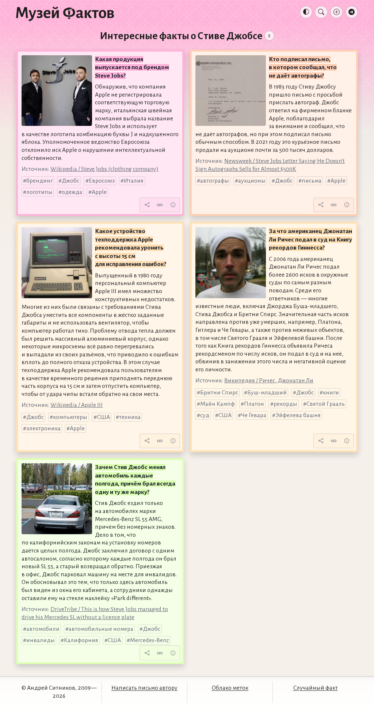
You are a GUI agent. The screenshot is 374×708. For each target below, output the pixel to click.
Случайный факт (315, 688)
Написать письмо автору (144, 688)
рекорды (285, 404)
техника (130, 417)
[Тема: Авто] (306, 12)
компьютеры (70, 417)
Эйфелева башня (298, 415)
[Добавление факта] (336, 12)
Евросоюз (102, 180)
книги (331, 392)
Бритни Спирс (219, 392)
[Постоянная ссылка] (160, 205)
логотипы (39, 192)
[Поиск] (321, 12)
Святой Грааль (325, 404)
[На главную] (65, 13)
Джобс (70, 180)
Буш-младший (267, 392)
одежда (72, 192)
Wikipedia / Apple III (76, 405)
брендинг (39, 180)
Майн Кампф (217, 404)
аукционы (252, 180)
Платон (254, 404)
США (103, 417)
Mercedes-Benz (149, 640)
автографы (214, 180)
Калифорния (81, 640)
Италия (134, 180)
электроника (43, 428)
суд (204, 415)
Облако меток (230, 688)
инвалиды (40, 640)
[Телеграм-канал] (352, 12)
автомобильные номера (101, 629)
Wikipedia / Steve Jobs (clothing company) (104, 169)
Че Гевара (253, 415)
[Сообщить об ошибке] (173, 205)
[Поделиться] (147, 205)
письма (311, 180)
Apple (99, 192)
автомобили (43, 629)
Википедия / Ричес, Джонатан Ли (268, 380)
